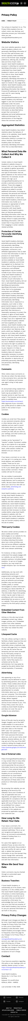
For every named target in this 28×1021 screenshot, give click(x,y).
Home (3, 21)
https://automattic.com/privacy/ (12, 401)
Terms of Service (21, 1010)
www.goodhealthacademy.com (12, 939)
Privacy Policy (18, 1008)
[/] (21, 3)
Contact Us (14, 1012)
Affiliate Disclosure (8, 1010)
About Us (9, 1008)
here (3, 567)
